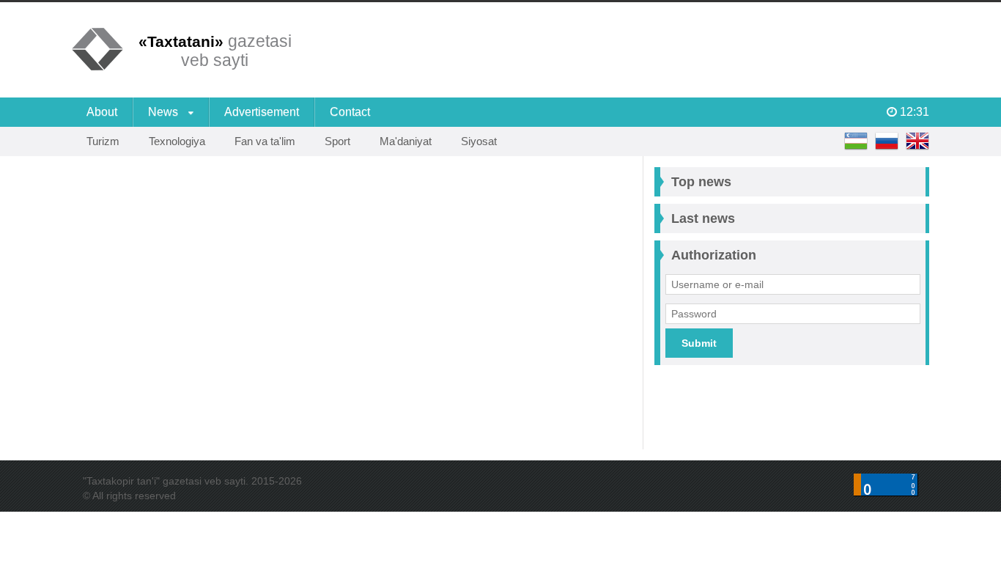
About (101, 112)
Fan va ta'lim (264, 141)
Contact (350, 112)
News (164, 112)
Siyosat (479, 141)
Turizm (102, 141)
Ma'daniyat (406, 141)
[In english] (917, 141)
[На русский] (886, 141)
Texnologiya (177, 141)
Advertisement (261, 112)
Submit (699, 343)
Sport (337, 141)
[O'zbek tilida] (856, 141)
